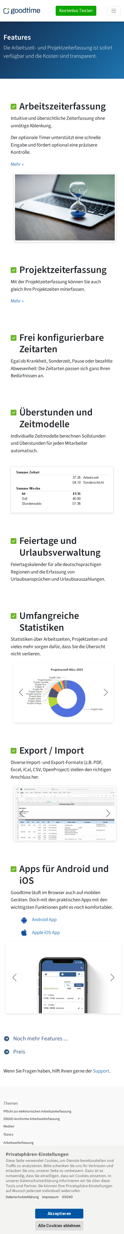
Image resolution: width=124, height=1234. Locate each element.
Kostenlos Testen (76, 10)
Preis (18, 1052)
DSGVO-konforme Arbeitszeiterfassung (31, 1118)
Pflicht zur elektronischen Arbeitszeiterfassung (37, 1111)
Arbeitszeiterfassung (18, 1142)
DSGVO (67, 1196)
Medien (8, 1126)
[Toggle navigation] (114, 10)
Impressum (50, 1196)
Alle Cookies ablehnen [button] (59, 1225)
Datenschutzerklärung (22, 1196)
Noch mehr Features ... (40, 1039)
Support (101, 1071)
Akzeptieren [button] (59, 1213)
